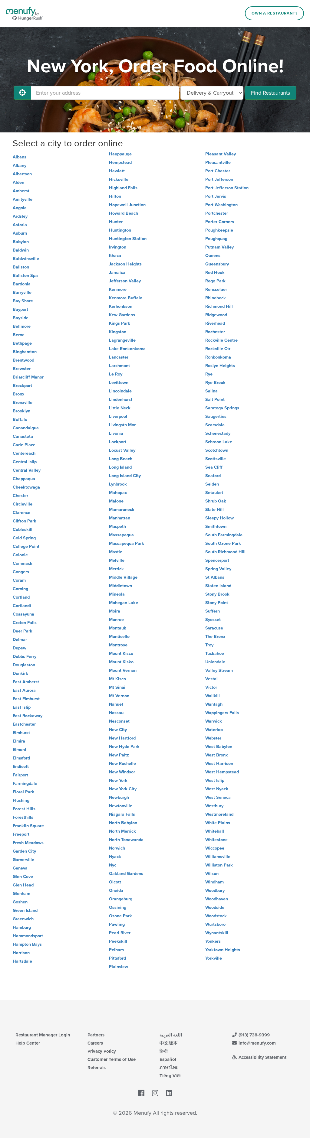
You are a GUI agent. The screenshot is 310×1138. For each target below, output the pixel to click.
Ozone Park (120, 916)
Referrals (96, 1067)
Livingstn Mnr (122, 425)
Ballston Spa (25, 275)
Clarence (21, 512)
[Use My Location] (22, 93)
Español (168, 1059)
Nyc (112, 865)
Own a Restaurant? (275, 13)
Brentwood (23, 360)
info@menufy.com (256, 1043)
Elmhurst (21, 732)
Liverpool (118, 416)
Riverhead (215, 323)
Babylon (21, 241)
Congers (21, 571)
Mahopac (118, 492)
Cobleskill (22, 529)
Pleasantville (218, 162)
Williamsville (217, 856)
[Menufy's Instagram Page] (155, 1093)
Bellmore (22, 326)
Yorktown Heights (222, 949)
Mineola (117, 594)
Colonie (20, 555)
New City (118, 729)
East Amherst (26, 681)
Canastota (23, 436)
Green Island (25, 910)
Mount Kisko (121, 662)
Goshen (20, 902)
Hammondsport (28, 935)
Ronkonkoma (218, 357)
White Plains (217, 822)
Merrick (116, 568)
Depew (19, 648)
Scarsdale (215, 425)
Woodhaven (216, 899)
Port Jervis (215, 196)
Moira (114, 611)
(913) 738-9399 (253, 1035)
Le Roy (115, 374)
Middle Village (123, 577)
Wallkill (212, 695)
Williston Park (219, 865)
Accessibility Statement (261, 1057)
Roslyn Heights (220, 365)
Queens (212, 255)
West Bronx (216, 755)
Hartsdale (22, 961)
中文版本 (169, 1043)
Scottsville (215, 458)
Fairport (20, 775)
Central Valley (27, 470)
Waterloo (214, 729)
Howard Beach (123, 213)
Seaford (213, 475)
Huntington (120, 230)
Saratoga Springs (222, 408)
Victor (211, 687)
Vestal (211, 678)
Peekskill (118, 941)
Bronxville (22, 402)
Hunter (116, 221)
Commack (22, 563)
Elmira (19, 741)
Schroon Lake (218, 441)
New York (118, 780)
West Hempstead (222, 772)
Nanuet (116, 704)
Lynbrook (118, 484)
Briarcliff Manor (28, 377)
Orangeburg (120, 899)
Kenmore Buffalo (125, 298)
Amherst (21, 190)
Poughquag (216, 238)
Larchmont (119, 365)
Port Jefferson (219, 179)
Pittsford (117, 958)
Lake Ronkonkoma (127, 348)
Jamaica (117, 272)
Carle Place (24, 444)
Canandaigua (26, 428)
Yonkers (213, 941)
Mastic (115, 551)
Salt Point (215, 399)
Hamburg (22, 927)
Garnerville (23, 859)
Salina (211, 391)
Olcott (115, 882)
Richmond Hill (219, 306)
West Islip (214, 780)
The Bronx (215, 636)
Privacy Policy (101, 1051)
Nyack (115, 856)
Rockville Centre (221, 340)
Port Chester (217, 171)
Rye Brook (215, 382)
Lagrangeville (122, 340)
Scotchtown (216, 450)
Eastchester (24, 724)
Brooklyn (21, 411)
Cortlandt (22, 605)
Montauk (117, 628)
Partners (95, 1035)
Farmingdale (25, 783)
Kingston (117, 331)
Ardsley (20, 216)
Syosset (213, 619)
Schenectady (217, 433)
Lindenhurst (120, 399)
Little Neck (119, 408)
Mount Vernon (123, 670)
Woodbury (215, 890)
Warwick (213, 721)
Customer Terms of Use (111, 1059)
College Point (26, 546)
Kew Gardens (122, 314)
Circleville (22, 504)
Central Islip (25, 461)
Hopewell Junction (127, 204)
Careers (95, 1043)
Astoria (20, 224)
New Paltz (119, 755)
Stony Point (216, 602)
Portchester (216, 213)
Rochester (215, 331)
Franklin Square (28, 825)
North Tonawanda (126, 839)
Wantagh (214, 704)
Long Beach (120, 458)
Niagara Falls (122, 814)
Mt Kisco (117, 678)
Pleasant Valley (220, 154)
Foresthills (23, 817)
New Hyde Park (124, 746)
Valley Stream (219, 670)
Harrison (21, 952)
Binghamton (25, 351)
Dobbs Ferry (24, 656)
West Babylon (218, 746)
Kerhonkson (120, 306)
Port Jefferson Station (227, 187)
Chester (20, 495)
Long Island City (125, 475)
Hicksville (118, 179)
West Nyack (216, 789)
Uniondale (215, 662)
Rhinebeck (215, 298)
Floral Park (23, 792)
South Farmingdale (223, 535)
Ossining (117, 907)
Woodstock (216, 916)
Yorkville (213, 958)
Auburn (20, 233)
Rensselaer (216, 289)
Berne (19, 334)
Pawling (117, 924)
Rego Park (215, 281)
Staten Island (218, 585)
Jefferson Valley (125, 281)
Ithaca (115, 255)
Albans (19, 157)
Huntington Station (128, 238)
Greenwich (23, 919)
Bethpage (22, 343)
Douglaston (24, 665)
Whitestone (216, 839)
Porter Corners (219, 221)
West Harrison (219, 763)
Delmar (20, 639)
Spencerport (217, 560)
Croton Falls (25, 622)
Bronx (18, 394)
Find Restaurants (270, 92)
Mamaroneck (121, 509)
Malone (116, 501)
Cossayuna (23, 614)
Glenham (21, 893)
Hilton (115, 196)
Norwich (117, 848)
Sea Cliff (214, 467)
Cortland (21, 597)
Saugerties (215, 416)
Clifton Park (24, 521)
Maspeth (117, 526)
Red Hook (215, 272)
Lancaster (118, 357)
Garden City (24, 851)
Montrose (118, 645)
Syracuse (214, 628)
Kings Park (119, 323)
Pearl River (119, 932)
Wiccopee (214, 848)
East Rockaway (27, 715)
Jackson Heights (125, 264)
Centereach (24, 453)
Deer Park (22, 631)
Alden (18, 182)
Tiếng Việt (170, 1075)
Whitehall (214, 831)
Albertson (22, 174)
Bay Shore (23, 301)
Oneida (116, 890)
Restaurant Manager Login (42, 1035)
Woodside (214, 907)
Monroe (116, 619)
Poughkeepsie (219, 230)
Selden (212, 484)
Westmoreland (219, 814)
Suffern (212, 611)
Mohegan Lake (123, 602)
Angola (20, 207)
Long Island (120, 467)
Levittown (118, 382)
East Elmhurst (26, 698)
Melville (116, 560)
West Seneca (218, 797)
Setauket (214, 492)
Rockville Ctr (217, 348)
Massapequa (121, 535)
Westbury (214, 805)
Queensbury (217, 264)
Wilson (212, 873)
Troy (209, 645)
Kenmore (118, 289)
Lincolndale (120, 391)
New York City (123, 789)
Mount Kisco (121, 653)
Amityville (22, 199)
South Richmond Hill (225, 551)
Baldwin (21, 250)
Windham (214, 882)
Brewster (22, 368)
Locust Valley (122, 450)
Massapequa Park (126, 543)
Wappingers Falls (222, 712)
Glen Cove (23, 876)
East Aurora (24, 690)
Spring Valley (218, 568)
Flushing (21, 800)
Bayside (20, 317)
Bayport (20, 309)
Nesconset (119, 721)
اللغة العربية (171, 1035)
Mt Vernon (119, 695)
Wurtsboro (215, 924)
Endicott (21, 766)
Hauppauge (120, 154)
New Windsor (122, 772)
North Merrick (122, 831)
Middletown (120, 585)
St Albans (214, 577)
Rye (209, 374)
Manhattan (119, 518)
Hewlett (117, 171)
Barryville (22, 292)
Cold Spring (24, 538)
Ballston (21, 267)
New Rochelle (122, 763)
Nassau (116, 712)
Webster (213, 738)
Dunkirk (20, 673)
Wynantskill (216, 932)
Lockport (117, 441)
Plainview (118, 966)
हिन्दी (163, 1051)
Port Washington (221, 204)
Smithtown (215, 526)
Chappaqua (24, 478)
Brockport (22, 385)
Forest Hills (24, 808)
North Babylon (123, 822)
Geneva (20, 868)
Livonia (116, 433)
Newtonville (120, 805)
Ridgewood (216, 314)
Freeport (21, 834)
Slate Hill (214, 509)
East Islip (22, 707)
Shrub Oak (215, 501)
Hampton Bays (27, 944)
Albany (19, 165)
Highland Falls (123, 187)
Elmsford (21, 758)
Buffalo (20, 419)
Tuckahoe (214, 653)
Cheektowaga (26, 487)
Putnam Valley (219, 247)
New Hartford (122, 738)
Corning (20, 588)
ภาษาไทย (169, 1067)
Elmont (19, 749)
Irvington (117, 247)
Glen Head (23, 885)
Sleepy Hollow (219, 518)
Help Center (27, 1043)
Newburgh (119, 797)
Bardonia (22, 284)
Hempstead (120, 162)
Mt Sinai (117, 687)
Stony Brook (217, 594)
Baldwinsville (26, 258)
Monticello (119, 636)
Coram (19, 580)
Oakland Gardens (126, 873)
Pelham (116, 949)
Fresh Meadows (28, 842)
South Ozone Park (223, 543)
